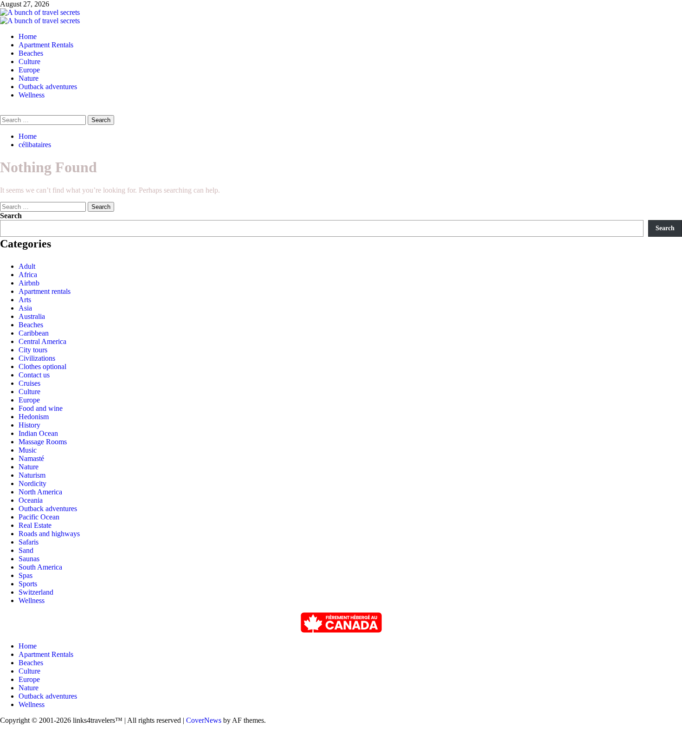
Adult (27, 266)
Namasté (31, 458)
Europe (29, 70)
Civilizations (37, 358)
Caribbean (34, 333)
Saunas (29, 559)
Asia (25, 308)
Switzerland (36, 592)
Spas (25, 575)
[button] (3, 111)
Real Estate (35, 525)
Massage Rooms (43, 442)
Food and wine (41, 408)
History (29, 425)
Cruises (29, 383)
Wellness (32, 95)
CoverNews (203, 720)
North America (40, 492)
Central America (42, 341)
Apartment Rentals (46, 45)
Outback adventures (48, 87)
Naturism (32, 475)
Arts (25, 300)
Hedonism (34, 417)
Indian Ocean (38, 433)
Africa (28, 275)
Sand (26, 550)
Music (28, 450)
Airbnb (29, 283)
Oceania (31, 500)
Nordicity (32, 483)
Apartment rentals (45, 291)
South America (40, 567)
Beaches (31, 53)
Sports (28, 584)
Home (28, 36)
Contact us (34, 375)
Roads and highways (49, 534)
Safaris (29, 542)
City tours (33, 350)
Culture (29, 61)
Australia (32, 316)
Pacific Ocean (39, 517)
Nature (29, 78)
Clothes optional (42, 366)
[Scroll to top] (3, 729)
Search (11, 216)
